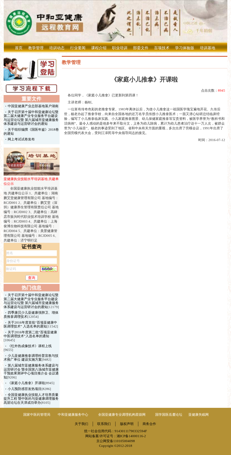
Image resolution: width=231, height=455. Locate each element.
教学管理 (36, 48)
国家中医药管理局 (36, 414)
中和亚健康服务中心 (73, 414)
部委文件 (140, 48)
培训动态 (57, 48)
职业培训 (119, 48)
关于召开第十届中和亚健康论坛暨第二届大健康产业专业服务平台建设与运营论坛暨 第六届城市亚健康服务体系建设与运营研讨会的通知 (31, 301)
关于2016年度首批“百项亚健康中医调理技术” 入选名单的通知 (30, 324)
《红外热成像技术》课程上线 (30, 346)
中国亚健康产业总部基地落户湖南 (33, 106)
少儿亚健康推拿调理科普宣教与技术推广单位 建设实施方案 (31, 358)
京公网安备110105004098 (115, 441)
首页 (19, 48)
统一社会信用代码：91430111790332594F (115, 431)
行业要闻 (77, 48)
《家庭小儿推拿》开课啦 (26, 383)
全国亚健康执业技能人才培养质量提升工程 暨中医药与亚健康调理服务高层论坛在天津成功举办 (31, 398)
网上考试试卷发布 (21, 139)
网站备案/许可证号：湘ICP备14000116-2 (115, 436)
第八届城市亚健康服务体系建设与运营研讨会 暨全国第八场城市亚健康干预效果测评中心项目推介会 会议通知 (31, 371)
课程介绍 (98, 48)
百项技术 (161, 48)
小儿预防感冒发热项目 (25, 389)
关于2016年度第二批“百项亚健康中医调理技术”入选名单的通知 (30, 334)
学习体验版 (184, 48)
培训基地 (207, 48)
